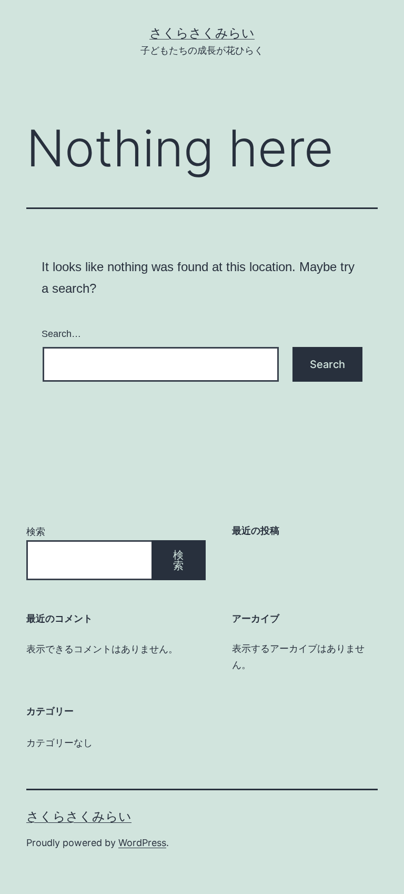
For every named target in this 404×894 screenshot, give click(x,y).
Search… (61, 334)
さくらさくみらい (202, 33)
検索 (35, 531)
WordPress (142, 842)
